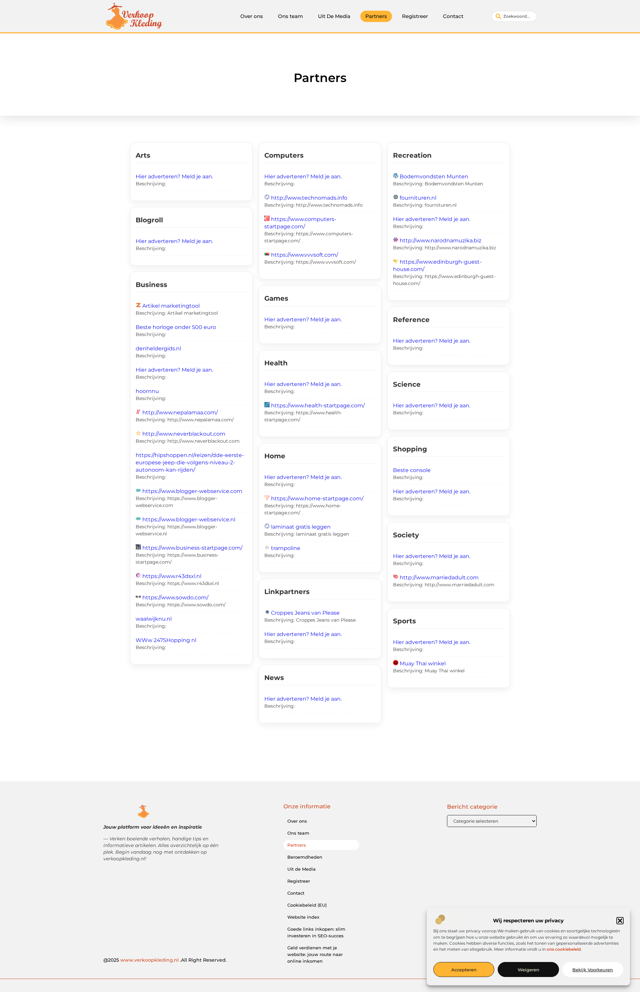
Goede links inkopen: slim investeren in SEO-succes (316, 932)
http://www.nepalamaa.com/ (180, 412)
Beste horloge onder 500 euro (176, 327)
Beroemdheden (304, 857)
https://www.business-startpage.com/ (192, 548)
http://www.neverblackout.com (183, 434)
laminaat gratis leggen (301, 527)
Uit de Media (301, 869)
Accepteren (464, 969)
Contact (453, 16)
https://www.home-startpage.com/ (317, 498)
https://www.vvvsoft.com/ (304, 255)
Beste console (412, 470)
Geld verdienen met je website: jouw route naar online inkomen (315, 954)
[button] (620, 920)
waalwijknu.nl (154, 619)
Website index (303, 917)
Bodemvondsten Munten (434, 176)
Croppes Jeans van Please (305, 613)
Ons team (290, 16)
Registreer (415, 16)
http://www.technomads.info (309, 198)
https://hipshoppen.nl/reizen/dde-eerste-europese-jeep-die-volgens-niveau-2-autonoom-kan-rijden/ (190, 462)
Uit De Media (334, 16)
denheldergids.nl (158, 348)
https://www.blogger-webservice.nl (188, 519)
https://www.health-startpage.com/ (318, 405)
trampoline (285, 548)
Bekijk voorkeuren (592, 969)
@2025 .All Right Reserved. (165, 960)
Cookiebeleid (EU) (307, 905)
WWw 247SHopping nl (166, 640)
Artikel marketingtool (171, 306)
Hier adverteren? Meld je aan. (174, 176)
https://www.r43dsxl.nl (171, 576)
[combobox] (514, 16)
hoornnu (147, 391)
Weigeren (528, 969)
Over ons (251, 16)
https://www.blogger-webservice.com (192, 491)
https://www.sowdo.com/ (175, 597)
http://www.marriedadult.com (439, 577)
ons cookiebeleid (564, 949)
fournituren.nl (418, 198)
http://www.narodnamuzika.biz (440, 240)
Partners (376, 16)
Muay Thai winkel (423, 663)
